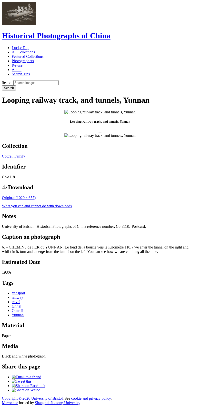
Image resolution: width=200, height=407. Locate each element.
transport (18, 293)
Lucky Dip (20, 48)
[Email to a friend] (26, 377)
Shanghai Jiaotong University (57, 403)
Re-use (17, 65)
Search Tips (21, 74)
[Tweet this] (21, 381)
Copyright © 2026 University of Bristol (32, 398)
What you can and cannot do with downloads (37, 206)
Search (7, 82)
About (16, 70)
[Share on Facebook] (28, 386)
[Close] (100, 132)
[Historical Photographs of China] (19, 24)
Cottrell (17, 310)
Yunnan (18, 315)
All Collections (23, 52)
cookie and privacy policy (91, 398)
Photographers (23, 61)
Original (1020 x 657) (19, 198)
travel (16, 302)
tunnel (16, 306)
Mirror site (10, 403)
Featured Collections (27, 56)
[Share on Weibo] (26, 390)
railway (17, 297)
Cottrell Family (13, 156)
